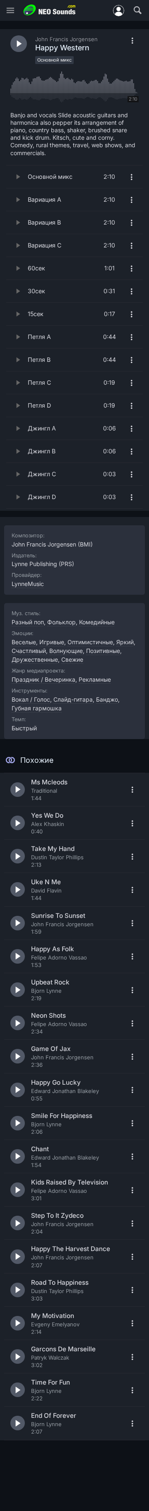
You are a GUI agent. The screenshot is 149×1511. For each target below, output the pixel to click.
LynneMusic (28, 583)
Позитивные (103, 650)
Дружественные (35, 659)
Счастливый (29, 650)
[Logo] (50, 10)
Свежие (72, 659)
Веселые (24, 641)
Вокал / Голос (31, 699)
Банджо (107, 699)
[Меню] (10, 10)
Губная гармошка (37, 708)
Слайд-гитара (73, 699)
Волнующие (66, 650)
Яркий (125, 641)
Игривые (51, 641)
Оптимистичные (90, 641)
